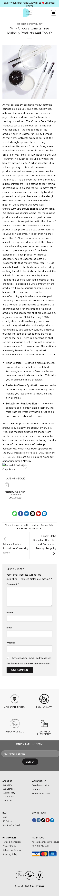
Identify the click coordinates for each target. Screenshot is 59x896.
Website (11, 642)
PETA (10, 452)
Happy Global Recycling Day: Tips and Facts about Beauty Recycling (45, 542)
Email (9, 627)
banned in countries (37, 150)
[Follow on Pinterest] (48, 820)
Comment (13, 584)
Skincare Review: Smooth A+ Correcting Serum (15, 548)
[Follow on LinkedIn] (52, 820)
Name (10, 612)
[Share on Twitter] (26, 514)
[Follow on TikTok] (43, 820)
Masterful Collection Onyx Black (15, 493)
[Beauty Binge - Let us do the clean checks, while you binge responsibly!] (28, 12)
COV (41, 24)
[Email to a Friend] (32, 514)
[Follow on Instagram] (39, 820)
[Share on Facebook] (20, 514)
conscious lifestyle (26, 24)
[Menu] (4, 13)
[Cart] (53, 12)
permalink (36, 528)
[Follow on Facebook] (34, 820)
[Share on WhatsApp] (14, 514)
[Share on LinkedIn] (44, 514)
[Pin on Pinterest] (38, 514)
